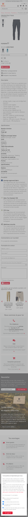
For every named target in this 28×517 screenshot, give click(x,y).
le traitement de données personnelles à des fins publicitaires (14, 508)
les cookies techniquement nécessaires (11, 498)
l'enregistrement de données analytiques (12, 504)
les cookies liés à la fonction (11, 502)
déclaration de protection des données (13, 492)
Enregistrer (8, 513)
